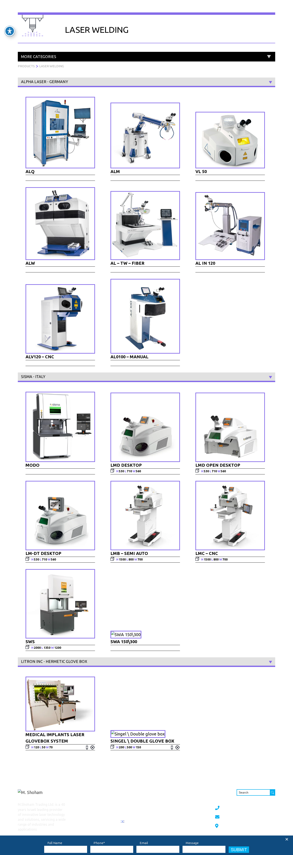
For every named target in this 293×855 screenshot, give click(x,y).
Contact (241, 11)
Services (148, 11)
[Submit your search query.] (272, 792)
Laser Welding (51, 66)
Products (127, 11)
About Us (195, 11)
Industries (172, 11)
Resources (218, 11)
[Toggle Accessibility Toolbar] (10, 31)
